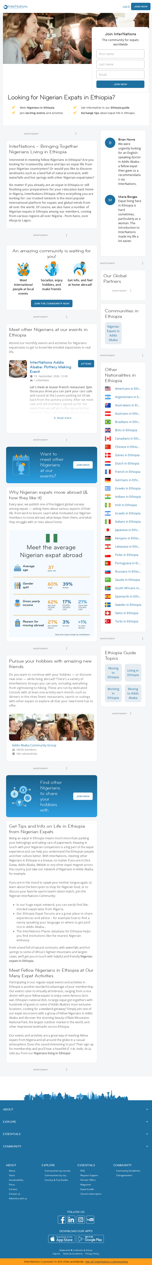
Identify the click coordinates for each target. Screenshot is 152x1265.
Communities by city (55, 1175)
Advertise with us (18, 1198)
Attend (86, 363)
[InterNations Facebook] (62, 1220)
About (12, 1170)
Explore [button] (9, 1122)
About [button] (8, 1109)
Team (12, 1175)
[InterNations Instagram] (81, 1220)
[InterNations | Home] (14, 7)
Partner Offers (88, 1180)
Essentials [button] (12, 1134)
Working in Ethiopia (113, 693)
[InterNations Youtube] (90, 1220)
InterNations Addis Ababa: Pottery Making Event (50, 367)
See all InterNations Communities (106, 1261)
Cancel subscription (90, 1193)
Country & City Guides (56, 1180)
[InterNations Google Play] (90, 1239)
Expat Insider (87, 1189)
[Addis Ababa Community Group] (53, 739)
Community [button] (12, 1146)
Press (12, 1184)
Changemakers (124, 1175)
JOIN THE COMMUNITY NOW (52, 303)
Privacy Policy (92, 1253)
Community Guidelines (128, 1170)
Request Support (89, 1175)
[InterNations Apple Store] (61, 1239)
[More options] (76, 133)
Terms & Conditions (72, 1253)
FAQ (82, 1170)
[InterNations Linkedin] (71, 1220)
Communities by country (57, 1170)
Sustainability (16, 1180)
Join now (120, 84)
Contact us (14, 1193)
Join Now (141, 6)
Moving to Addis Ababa (133, 693)
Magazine (85, 1184)
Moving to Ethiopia (113, 672)
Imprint (56, 1253)
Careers (13, 1189)
